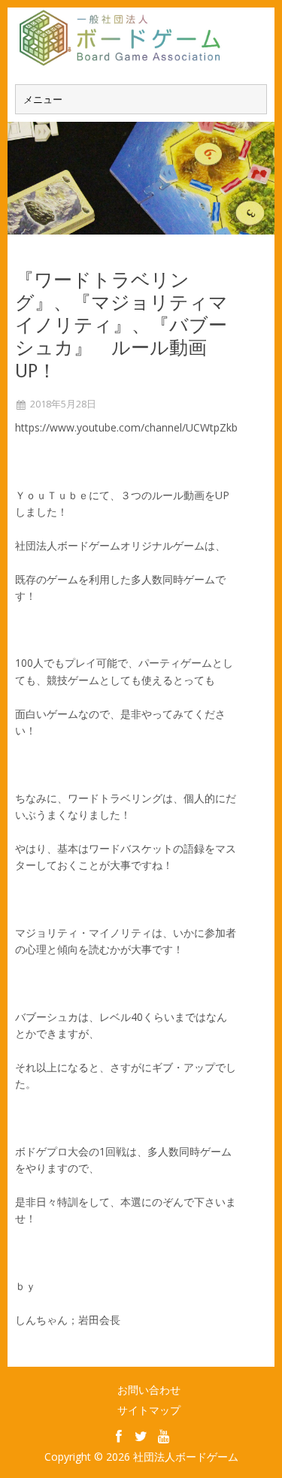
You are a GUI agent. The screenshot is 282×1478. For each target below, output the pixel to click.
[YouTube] (164, 1436)
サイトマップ (148, 1410)
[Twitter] (141, 1436)
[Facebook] (119, 1436)
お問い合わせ (148, 1390)
